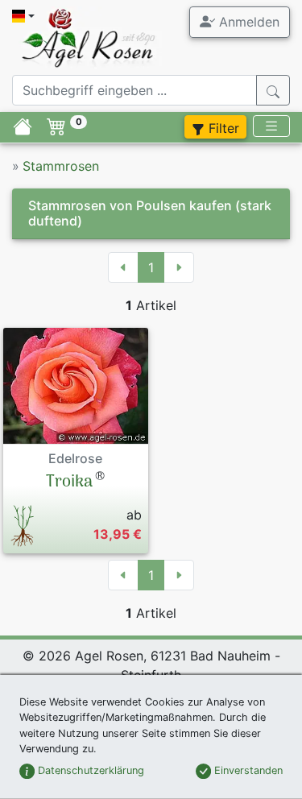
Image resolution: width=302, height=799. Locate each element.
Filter (222, 128)
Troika (69, 482)
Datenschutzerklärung (89, 770)
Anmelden (247, 22)
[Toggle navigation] (271, 126)
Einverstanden (247, 770)
